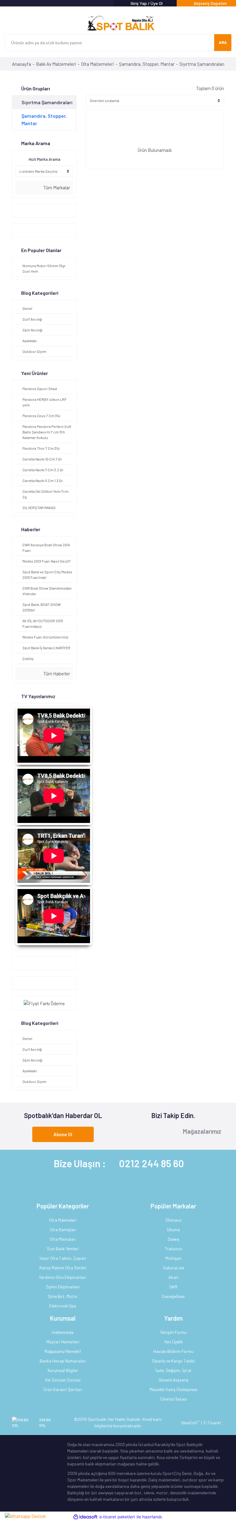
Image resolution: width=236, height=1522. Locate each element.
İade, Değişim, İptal (173, 1370)
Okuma (173, 1229)
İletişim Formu (173, 1332)
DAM (173, 1286)
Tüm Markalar (56, 187)
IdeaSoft (190, 1422)
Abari (173, 1277)
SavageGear (173, 1296)
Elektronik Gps (62, 1305)
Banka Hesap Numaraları (63, 1360)
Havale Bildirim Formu (173, 1351)
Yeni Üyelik (173, 1341)
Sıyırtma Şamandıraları (201, 64)
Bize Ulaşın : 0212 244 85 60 (119, 1163)
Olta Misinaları (63, 1239)
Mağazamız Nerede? (63, 1351)
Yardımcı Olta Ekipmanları (62, 1277)
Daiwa (173, 1239)
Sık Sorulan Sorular (63, 1379)
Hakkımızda (62, 1332)
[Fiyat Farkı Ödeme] (44, 1003)
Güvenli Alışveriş (173, 1379)
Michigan (173, 1258)
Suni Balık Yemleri (63, 1248)
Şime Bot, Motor (63, 1296)
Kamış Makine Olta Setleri (62, 1267)
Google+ (23, 963)
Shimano (173, 1220)
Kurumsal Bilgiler (63, 1370)
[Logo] (118, 23)
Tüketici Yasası (173, 1398)
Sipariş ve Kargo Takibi (173, 1360)
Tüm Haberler (56, 673)
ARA (223, 42)
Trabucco (173, 1248)
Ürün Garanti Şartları (62, 1389)
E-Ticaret (212, 1422)
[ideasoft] (85, 1516)
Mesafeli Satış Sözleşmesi (173, 1389)
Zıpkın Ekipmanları (63, 1286)
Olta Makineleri (62, 1220)
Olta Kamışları (63, 1229)
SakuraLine (173, 1267)
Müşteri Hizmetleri (62, 1341)
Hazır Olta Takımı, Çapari (63, 1258)
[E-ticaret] (117, 1516)
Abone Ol (62, 1134)
